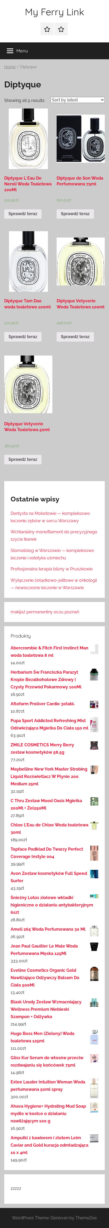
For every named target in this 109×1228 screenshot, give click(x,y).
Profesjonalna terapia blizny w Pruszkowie (52, 568)
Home (10, 67)
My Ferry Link (54, 12)
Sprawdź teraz (22, 213)
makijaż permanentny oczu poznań (45, 611)
